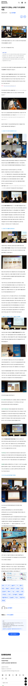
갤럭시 (21, 585)
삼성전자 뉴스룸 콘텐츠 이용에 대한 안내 (9, 663)
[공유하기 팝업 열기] (26, 681)
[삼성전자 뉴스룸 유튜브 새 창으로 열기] (2, 675)
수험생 (17, 591)
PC (9, 585)
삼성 (22, 588)
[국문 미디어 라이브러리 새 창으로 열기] (23, 675)
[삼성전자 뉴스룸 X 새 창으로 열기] (13, 675)
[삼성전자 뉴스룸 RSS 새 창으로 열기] (2, 678)
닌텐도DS (12, 588)
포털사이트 (22, 597)
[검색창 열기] (19, 2)
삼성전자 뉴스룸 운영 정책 (6, 658)
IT (6, 585)
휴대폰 (3, 600)
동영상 (17, 588)
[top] (26, 684)
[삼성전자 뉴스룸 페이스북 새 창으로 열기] (9, 675)
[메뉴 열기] (25, 2)
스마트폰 (4, 594)
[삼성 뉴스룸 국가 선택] (22, 2)
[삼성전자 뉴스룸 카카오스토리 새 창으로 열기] (16, 675)
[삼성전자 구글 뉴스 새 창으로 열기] (6, 678)
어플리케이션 (5, 597)
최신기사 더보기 (13, 634)
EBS (3, 585)
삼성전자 (4, 591)
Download (21, 16)
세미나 (9, 591)
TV (17, 585)
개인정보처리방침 (4, 660)
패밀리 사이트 (5, 682)
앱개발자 (21, 594)
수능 (13, 591)
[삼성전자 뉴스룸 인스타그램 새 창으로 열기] (6, 675)
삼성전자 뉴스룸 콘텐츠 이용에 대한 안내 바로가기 (12, 629)
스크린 (9, 594)
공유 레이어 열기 (24, 16)
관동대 (7, 588)
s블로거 (13, 585)
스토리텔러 (13, 12)
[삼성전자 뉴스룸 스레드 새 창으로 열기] (20, 675)
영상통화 (11, 597)
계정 (3, 588)
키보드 (16, 597)
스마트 (22, 591)
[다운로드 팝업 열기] (26, 678)
